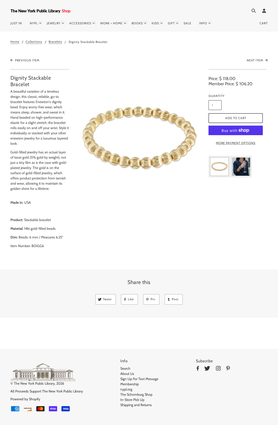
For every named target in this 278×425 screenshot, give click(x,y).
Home (14, 42)
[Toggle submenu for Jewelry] (63, 23)
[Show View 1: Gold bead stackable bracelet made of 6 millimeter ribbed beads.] (219, 166)
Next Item (255, 60)
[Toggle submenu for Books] (145, 23)
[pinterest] (228, 369)
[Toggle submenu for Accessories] (94, 23)
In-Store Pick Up (132, 400)
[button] (139, 138)
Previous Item (26, 60)
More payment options (235, 143)
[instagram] (218, 369)
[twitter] (207, 369)
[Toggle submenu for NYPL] (40, 23)
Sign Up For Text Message (139, 379)
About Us (127, 374)
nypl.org (126, 389)
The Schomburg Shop (136, 394)
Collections (34, 42)
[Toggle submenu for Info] (209, 23)
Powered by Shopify (25, 399)
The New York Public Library (34, 383)
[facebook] (198, 369)
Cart (264, 23)
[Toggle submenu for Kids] (161, 23)
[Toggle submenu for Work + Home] (125, 23)
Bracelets (55, 42)
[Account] (264, 11)
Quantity (215, 96)
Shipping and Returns (136, 405)
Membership (129, 384)
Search (125, 368)
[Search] (253, 11)
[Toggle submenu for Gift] (177, 23)
